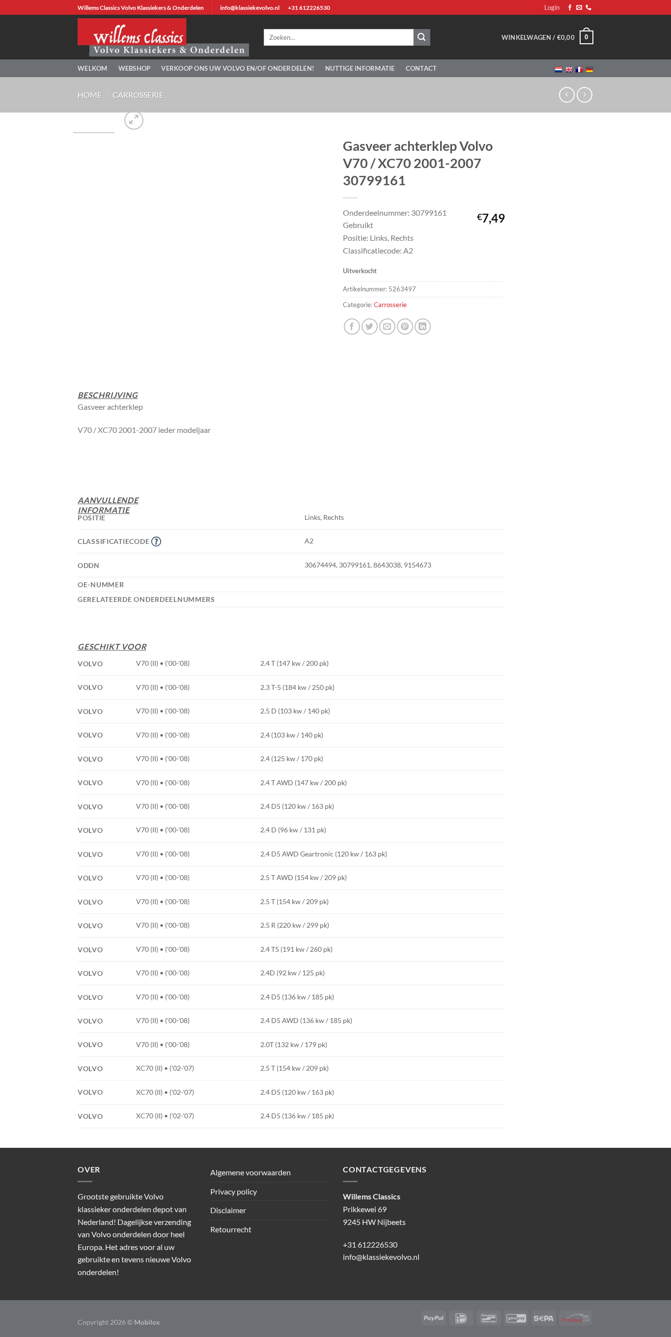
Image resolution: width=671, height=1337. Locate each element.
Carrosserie (138, 94)
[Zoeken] (422, 37)
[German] (589, 68)
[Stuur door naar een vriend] (387, 326)
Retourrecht (231, 1229)
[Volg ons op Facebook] (570, 7)
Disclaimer (228, 1210)
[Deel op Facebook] (352, 326)
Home (90, 94)
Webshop (134, 68)
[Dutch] (558, 68)
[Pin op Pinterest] (405, 326)
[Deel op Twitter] (370, 326)
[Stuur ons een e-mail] (579, 7)
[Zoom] (133, 120)
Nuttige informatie (360, 68)
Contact (421, 68)
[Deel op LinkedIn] (423, 326)
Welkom (93, 68)
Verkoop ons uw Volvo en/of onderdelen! (237, 68)
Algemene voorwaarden (250, 1172)
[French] (579, 68)
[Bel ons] (588, 7)
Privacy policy (233, 1191)
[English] (569, 68)
